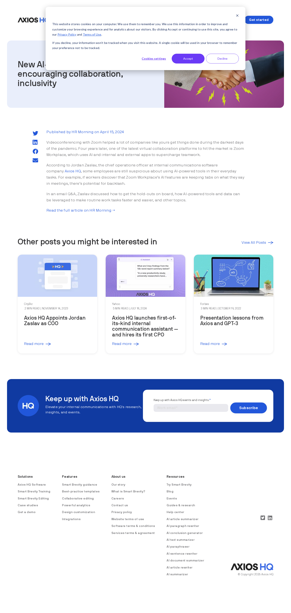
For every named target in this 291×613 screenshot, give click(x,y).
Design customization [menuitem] (78, 512)
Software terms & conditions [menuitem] (133, 526)
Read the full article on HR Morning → (80, 210)
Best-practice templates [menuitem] (81, 491)
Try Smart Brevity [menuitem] (179, 484)
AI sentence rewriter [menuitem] (182, 553)
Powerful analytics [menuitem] (76, 505)
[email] (35, 160)
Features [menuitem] (69, 476)
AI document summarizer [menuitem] (185, 560)
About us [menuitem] (118, 476)
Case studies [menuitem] (28, 505)
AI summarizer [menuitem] (177, 574)
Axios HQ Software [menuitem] (32, 484)
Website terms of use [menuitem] (127, 519)
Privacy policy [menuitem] (121, 512)
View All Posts (254, 243)
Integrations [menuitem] (71, 519)
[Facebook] (35, 151)
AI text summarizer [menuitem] (180, 539)
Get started (259, 20)
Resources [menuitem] (175, 476)
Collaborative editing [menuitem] (78, 498)
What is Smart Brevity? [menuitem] (128, 491)
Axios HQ (73, 171)
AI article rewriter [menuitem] (180, 567)
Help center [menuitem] (175, 512)
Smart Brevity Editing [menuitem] (33, 498)
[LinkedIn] (35, 142)
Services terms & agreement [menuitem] (133, 533)
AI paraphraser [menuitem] (178, 546)
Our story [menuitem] (118, 484)
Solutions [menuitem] (25, 476)
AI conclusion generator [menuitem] (185, 533)
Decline (223, 58)
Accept (188, 58)
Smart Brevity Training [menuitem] (34, 491)
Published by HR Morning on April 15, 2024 (85, 132)
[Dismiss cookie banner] (237, 16)
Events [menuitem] (172, 498)
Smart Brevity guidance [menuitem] (79, 484)
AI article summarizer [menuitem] (183, 519)
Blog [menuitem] (170, 491)
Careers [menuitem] (117, 498)
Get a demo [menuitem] (27, 512)
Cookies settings (154, 58)
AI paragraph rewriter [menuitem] (183, 526)
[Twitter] (35, 133)
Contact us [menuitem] (119, 505)
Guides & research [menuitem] (181, 505)
